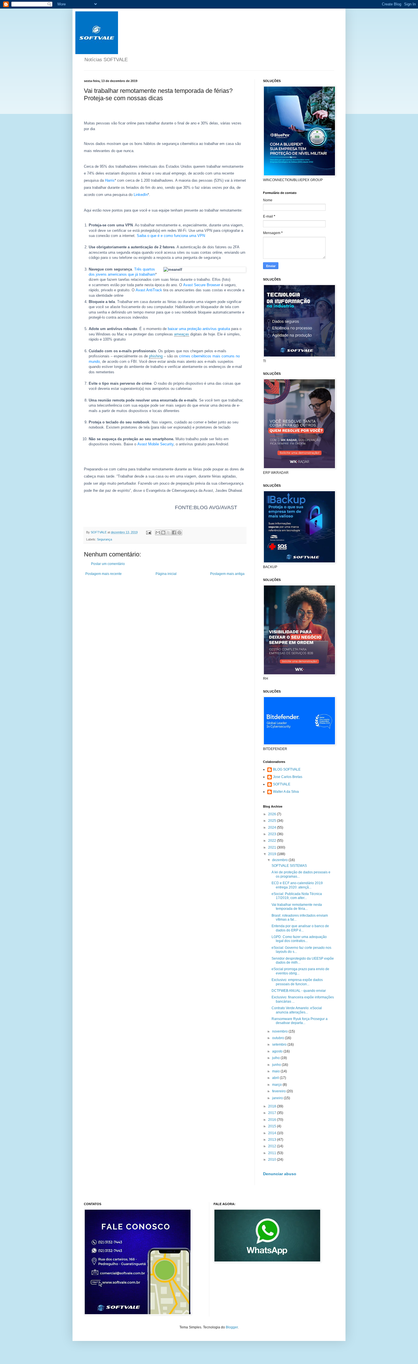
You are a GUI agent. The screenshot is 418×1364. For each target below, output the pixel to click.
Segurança (104, 539)
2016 (272, 1120)
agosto (278, 1051)
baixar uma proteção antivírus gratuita (199, 329)
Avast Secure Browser (201, 285)
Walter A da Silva (286, 792)
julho (276, 1058)
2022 (272, 841)
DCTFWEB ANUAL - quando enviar (299, 991)
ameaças (181, 334)
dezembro (280, 860)
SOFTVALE (281, 784)
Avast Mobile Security (155, 444)
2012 (272, 1146)
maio (276, 1071)
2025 (272, 821)
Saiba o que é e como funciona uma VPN (171, 236)
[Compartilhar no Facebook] (174, 532)
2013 (272, 1140)
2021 (272, 847)
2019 (272, 854)
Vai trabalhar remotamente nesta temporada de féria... (297, 907)
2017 (272, 1113)
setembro (279, 1044)
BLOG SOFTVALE (287, 769)
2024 (272, 828)
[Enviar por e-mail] (158, 532)
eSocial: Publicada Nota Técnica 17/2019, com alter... (297, 896)
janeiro (278, 1098)
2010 (272, 1160)
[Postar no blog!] (163, 532)
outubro (278, 1038)
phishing (156, 356)
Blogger (232, 1327)
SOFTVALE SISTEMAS (289, 866)
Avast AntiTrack (149, 290)
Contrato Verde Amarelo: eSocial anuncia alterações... (297, 1010)
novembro (280, 1031)
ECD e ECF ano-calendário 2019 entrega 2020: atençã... (297, 885)
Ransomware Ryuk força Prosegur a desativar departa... (300, 1021)
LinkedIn (141, 194)
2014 (272, 1133)
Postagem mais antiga (227, 574)
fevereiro (279, 1091)
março (277, 1085)
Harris (110, 180)
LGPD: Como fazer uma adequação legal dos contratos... (299, 939)
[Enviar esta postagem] (148, 532)
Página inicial (166, 574)
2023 (272, 834)
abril (276, 1078)
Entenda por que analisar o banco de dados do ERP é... (300, 928)
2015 (272, 1126)
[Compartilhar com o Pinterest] (179, 532)
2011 (272, 1153)
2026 (272, 814)
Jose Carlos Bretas (287, 777)
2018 (272, 1106)
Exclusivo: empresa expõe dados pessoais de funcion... (297, 982)
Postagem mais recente (103, 574)
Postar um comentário (108, 564)
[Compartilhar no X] (168, 532)
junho (277, 1065)
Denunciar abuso (279, 1174)
